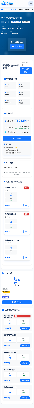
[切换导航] (30, 3)
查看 (26, 205)
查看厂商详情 (17, 302)
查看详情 (24, 328)
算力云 (7, 22)
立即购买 (18, 46)
